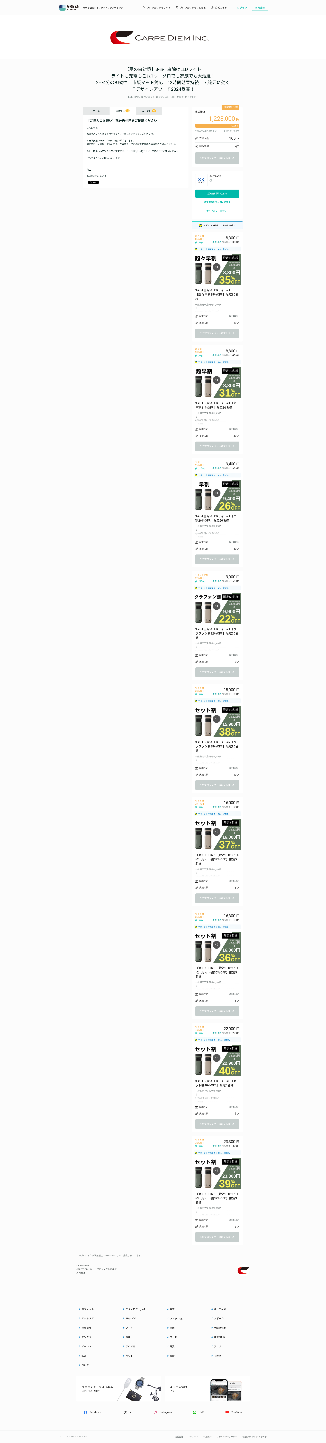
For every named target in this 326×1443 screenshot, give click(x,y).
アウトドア (192, 97)
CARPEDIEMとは (84, 1269)
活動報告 (122, 110)
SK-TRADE (135, 97)
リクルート (193, 1437)
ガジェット (149, 97)
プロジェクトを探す (107, 1269)
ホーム (96, 110)
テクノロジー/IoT (166, 97)
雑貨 (181, 97)
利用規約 (207, 1437)
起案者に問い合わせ (217, 193)
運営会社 (80, 1273)
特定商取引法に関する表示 (217, 202)
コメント (148, 110)
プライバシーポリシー (217, 211)
